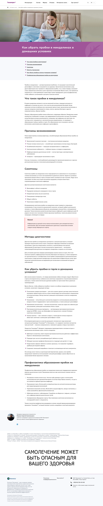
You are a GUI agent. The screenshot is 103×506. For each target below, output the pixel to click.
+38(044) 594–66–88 (79, 482)
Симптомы (30, 67)
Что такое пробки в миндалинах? (36, 62)
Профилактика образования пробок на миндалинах (42, 75)
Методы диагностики (33, 70)
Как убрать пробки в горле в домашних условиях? (42, 72)
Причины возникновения (34, 64)
